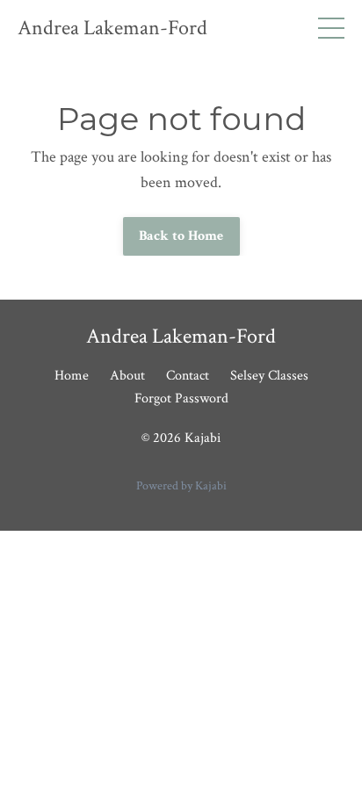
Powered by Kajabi (181, 486)
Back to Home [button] (181, 236)
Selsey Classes (269, 375)
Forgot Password (181, 398)
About (127, 375)
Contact (187, 375)
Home (71, 375)
